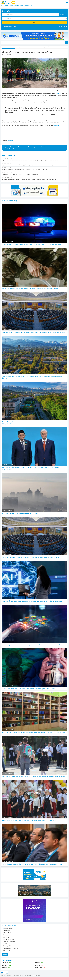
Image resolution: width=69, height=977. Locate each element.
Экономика (29, 47)
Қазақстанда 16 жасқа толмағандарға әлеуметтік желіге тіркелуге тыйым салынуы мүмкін (31, 643)
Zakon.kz (58, 93)
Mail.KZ (54, 47)
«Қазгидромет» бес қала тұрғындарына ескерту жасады (20, 512)
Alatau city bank (8, 928)
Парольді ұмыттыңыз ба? (9, 26)
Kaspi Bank (7, 950)
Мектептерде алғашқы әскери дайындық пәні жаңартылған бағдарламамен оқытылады (30, 287)
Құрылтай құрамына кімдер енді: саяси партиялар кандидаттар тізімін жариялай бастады (31, 556)
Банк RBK (6, 937)
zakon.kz (10, 140)
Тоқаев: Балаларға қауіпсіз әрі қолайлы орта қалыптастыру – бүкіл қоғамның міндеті (29, 819)
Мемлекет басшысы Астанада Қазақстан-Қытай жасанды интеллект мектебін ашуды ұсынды (32, 599)
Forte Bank (7, 935)
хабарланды (56, 125)
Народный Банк (8, 946)
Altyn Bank (7, 930)
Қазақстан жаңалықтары (8, 47)
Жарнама (9, 975)
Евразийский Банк (9, 941)
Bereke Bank (7, 933)
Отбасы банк (7, 944)
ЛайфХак (49, 47)
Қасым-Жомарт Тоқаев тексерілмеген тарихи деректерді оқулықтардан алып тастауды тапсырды (33, 731)
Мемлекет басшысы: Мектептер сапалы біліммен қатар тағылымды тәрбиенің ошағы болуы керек (34, 775)
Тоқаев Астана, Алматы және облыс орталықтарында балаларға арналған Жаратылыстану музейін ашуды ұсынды (34, 421)
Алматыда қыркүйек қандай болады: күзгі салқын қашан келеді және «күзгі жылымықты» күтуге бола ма (33, 376)
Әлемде (18, 47)
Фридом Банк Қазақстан (11, 948)
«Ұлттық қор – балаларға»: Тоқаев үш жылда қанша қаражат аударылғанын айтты (28, 687)
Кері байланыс (36, 975)
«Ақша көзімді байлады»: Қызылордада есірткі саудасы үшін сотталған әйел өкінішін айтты (31, 243)
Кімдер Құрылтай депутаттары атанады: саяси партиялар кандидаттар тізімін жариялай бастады (33, 331)
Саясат (23, 47)
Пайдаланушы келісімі (17, 975)
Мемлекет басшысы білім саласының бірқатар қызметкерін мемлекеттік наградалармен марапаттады (31, 467)
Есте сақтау (64, 26)
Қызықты (38, 47)
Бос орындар (28, 975)
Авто (34, 47)
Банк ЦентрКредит (9, 939)
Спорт (43, 47)
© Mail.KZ (3, 975)
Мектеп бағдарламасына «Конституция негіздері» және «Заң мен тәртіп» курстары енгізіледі (32, 862)
